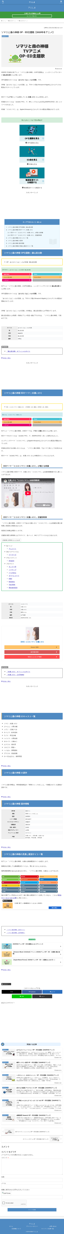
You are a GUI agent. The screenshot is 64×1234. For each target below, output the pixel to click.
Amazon (11, 561)
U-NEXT (42, 879)
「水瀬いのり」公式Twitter (15, 674)
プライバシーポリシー (32, 1226)
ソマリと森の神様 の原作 (15, 240)
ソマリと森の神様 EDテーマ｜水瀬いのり (20, 230)
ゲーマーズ (12, 555)
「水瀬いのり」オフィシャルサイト (18, 671)
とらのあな (12, 573)
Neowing (12, 581)
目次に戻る (7, 358)
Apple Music (6, 274)
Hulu (3, 876)
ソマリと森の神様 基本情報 (16, 243)
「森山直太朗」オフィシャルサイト (18, 351)
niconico (23, 891)
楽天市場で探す (35, 652)
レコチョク (6, 280)
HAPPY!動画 (43, 891)
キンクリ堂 (12, 567)
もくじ (34, 222)
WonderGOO (13, 587)
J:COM (3, 891)
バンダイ (23, 885)
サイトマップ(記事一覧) (47, 1229)
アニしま (32, 2)
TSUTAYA (12, 584)
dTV (3, 882)
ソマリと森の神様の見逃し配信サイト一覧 (20, 246)
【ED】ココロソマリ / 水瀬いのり (32, 642)
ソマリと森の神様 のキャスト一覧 (18, 238)
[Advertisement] (32, 205)
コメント (5, 1157)
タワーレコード (14, 575)
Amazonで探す (35, 647)
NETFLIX (23, 876)
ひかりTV (23, 882)
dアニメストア (24, 879)
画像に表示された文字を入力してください (15, 1189)
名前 (2, 1177)
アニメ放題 (4, 885)
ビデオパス (4, 888)
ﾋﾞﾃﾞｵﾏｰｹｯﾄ (23, 888)
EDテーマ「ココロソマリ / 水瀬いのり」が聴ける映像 (27, 232)
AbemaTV (4, 879)
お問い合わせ (52, 1226)
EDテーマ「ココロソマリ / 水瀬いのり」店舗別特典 (26, 235)
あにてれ (42, 885)
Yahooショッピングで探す (35, 657)
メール (3, 1183)
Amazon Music (37, 277)
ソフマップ (12, 570)
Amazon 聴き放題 (8, 277)
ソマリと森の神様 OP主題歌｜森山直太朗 (20, 227)
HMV (10, 578)
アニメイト (12, 549)
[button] (42, 996)
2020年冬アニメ (7, 984)
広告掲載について (16, 1229)
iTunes (35, 274)
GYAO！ (42, 888)
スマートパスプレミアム (45, 882)
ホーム (11, 1226)
